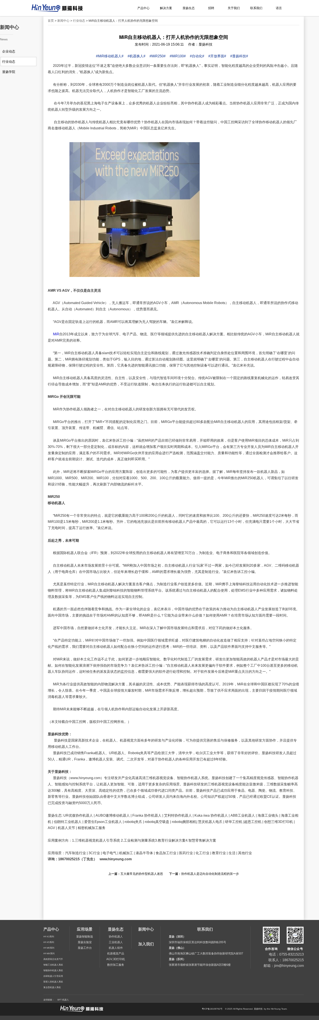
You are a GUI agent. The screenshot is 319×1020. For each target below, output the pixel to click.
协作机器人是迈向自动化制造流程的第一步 (210, 873)
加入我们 (146, 944)
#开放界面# (217, 56)
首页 (51, 20)
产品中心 (143, 8)
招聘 (211, 8)
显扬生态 (189, 8)
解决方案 (166, 8)
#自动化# (197, 56)
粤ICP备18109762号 (212, 1009)
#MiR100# (178, 56)
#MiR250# (158, 56)
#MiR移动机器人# (109, 56)
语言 (279, 8)
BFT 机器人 (63, 1000)
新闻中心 (63, 20)
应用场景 (84, 929)
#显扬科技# (239, 56)
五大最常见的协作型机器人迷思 (141, 873)
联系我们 (256, 8)
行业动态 (79, 20)
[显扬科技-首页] (64, 8)
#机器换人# (136, 56)
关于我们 (234, 8)
